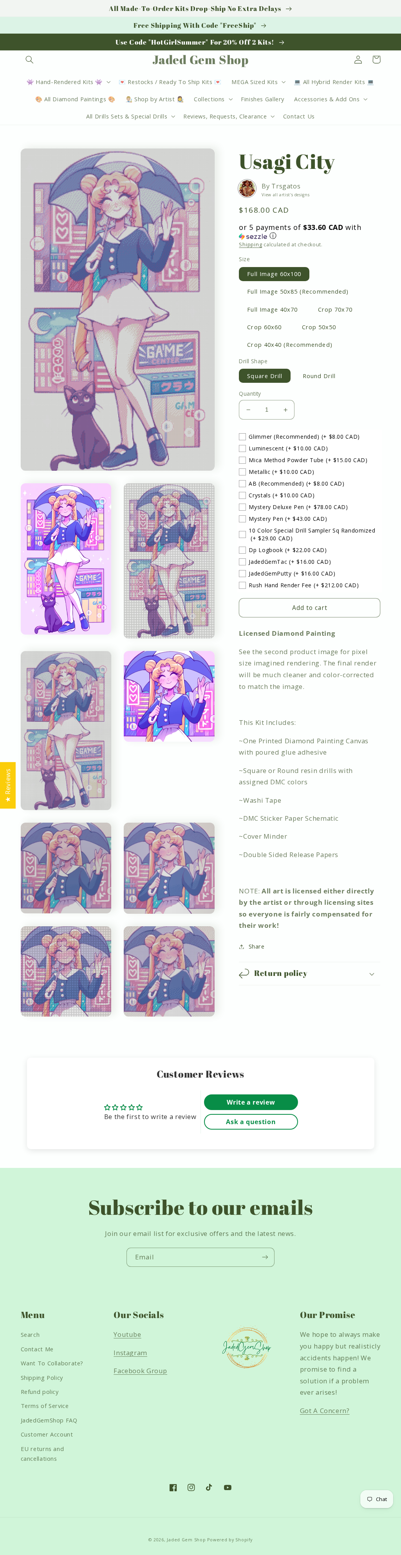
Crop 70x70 (335, 309)
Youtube (127, 1334)
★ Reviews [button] (7, 785)
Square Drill (264, 376)
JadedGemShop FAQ (49, 1420)
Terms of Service (45, 1406)
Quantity (250, 393)
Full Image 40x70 (272, 309)
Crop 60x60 (264, 327)
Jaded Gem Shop (186, 1539)
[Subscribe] (265, 1257)
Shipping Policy (42, 1377)
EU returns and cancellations (42, 1454)
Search (30, 1334)
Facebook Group (140, 1370)
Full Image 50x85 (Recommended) (298, 291)
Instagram (130, 1352)
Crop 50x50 (319, 327)
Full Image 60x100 (274, 274)
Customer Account (47, 1434)
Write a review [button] (251, 1102)
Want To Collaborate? (52, 1363)
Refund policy (40, 1391)
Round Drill (319, 376)
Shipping (250, 244)
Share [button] (256, 946)
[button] (30, 59)
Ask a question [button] (251, 1121)
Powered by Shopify (229, 1539)
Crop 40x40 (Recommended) (289, 344)
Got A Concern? (325, 1410)
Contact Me (37, 1349)
